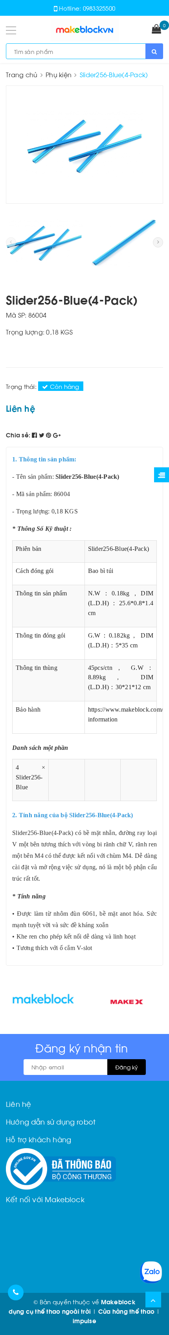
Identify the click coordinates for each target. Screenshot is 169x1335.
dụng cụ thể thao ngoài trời (50, 1311)
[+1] (57, 434)
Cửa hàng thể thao (126, 1311)
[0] (156, 29)
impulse (84, 1320)
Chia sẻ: (18, 434)
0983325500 (99, 8)
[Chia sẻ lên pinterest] (49, 434)
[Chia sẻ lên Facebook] (35, 434)
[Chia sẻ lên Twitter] (42, 434)
